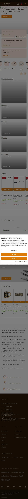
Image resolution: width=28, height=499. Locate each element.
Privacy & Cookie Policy (21, 261)
